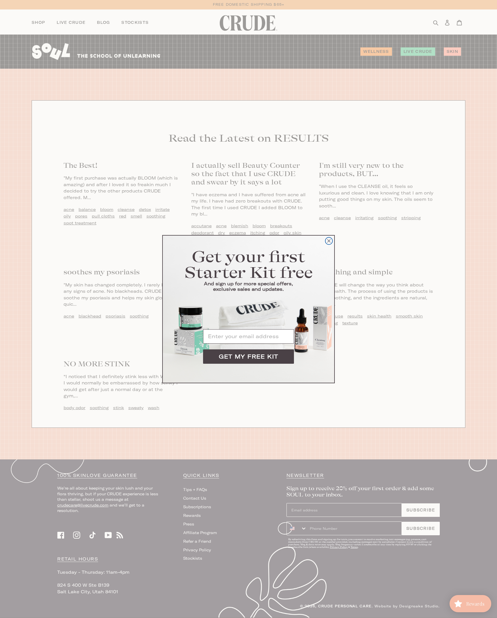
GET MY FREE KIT (248, 356)
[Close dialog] (328, 240)
